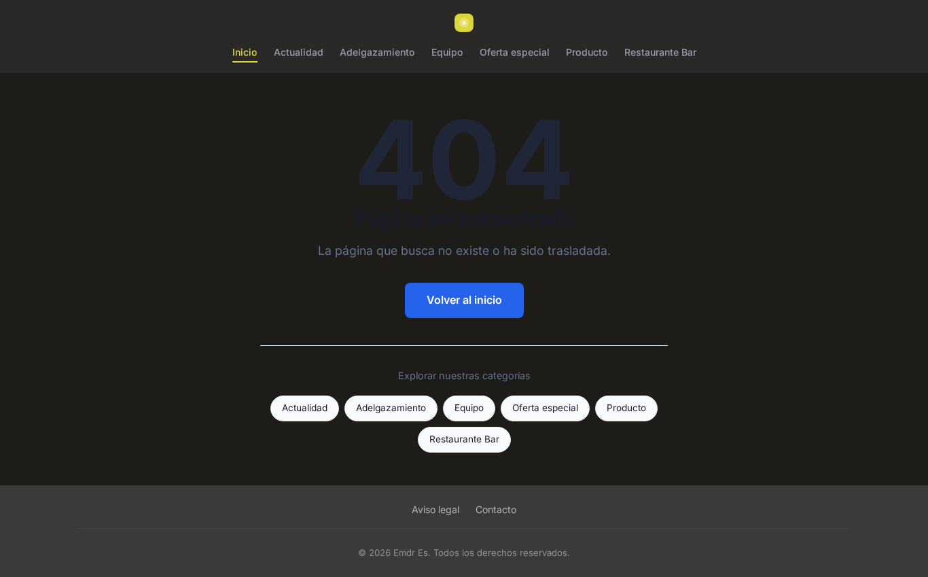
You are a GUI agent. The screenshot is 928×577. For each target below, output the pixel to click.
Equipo (447, 52)
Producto (587, 52)
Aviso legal (435, 509)
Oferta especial (515, 52)
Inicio (244, 52)
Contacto (496, 509)
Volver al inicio (464, 300)
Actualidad (298, 52)
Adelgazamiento (377, 52)
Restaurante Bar (660, 52)
